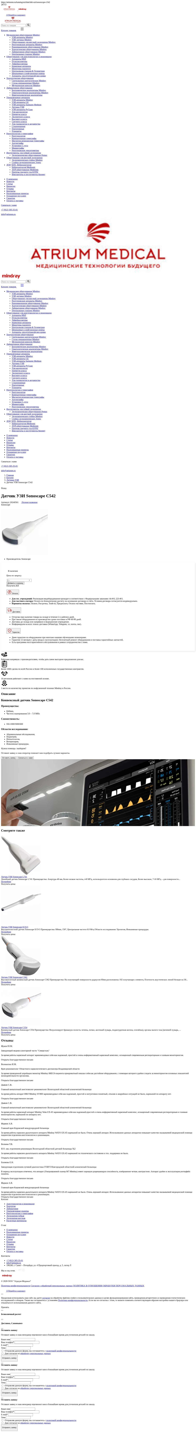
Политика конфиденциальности (15, 1286)
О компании (12, 179)
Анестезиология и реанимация (20, 1204)
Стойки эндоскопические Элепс (26, 162)
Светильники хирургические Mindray (29, 81)
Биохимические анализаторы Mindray (29, 90)
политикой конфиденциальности (61, 1351)
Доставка (16, 612)
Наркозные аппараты (21, 66)
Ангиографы (17, 143)
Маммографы (18, 148)
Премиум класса (19, 114)
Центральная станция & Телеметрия (28, 71)
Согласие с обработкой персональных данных (52, 1286)
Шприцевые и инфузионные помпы (28, 73)
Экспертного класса (21, 117)
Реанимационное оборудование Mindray (30, 47)
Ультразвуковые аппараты (18, 97)
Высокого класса (19, 119)
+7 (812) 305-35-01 (9, 210)
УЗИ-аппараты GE (20, 102)
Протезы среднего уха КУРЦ (25, 172)
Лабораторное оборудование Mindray (28, 52)
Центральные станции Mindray (26, 54)
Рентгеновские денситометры (25, 150)
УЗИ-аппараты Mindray (22, 37)
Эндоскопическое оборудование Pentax (29, 155)
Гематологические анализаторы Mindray (30, 93)
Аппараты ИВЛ (19, 59)
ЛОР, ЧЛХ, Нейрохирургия (18, 165)
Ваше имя (5, 1339)
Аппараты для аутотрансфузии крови (29, 76)
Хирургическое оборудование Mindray (29, 49)
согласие (46, 1298)
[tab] (98, 694)
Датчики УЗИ (18, 107)
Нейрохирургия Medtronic (23, 167)
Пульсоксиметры (19, 61)
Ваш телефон (7, 1342)
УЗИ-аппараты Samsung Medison (26, 105)
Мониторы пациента (21, 68)
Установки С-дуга (20, 145)
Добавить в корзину (15, 583)
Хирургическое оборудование (20, 78)
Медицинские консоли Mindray (26, 85)
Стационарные (18, 126)
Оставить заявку (9, 758)
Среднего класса (19, 121)
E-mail (4, 1345)
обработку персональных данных (35, 1353)
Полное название (29, 502)
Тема (3, 1348)
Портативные (18, 129)
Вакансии (10, 186)
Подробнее (6, 881)
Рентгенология (18, 136)
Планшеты (16, 131)
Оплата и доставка (14, 201)
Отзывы (10, 189)
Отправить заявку (9, 1358)
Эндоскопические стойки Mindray (27, 160)
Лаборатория (12, 1208)
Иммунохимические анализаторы (27, 95)
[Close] (2, 1310)
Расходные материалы (16, 1221)
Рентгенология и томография (19, 133)
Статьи (9, 184)
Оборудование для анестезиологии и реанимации (29, 56)
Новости (10, 181)
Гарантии (10, 198)
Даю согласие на (28, 1353)
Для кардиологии (20, 112)
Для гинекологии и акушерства (26, 124)
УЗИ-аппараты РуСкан (22, 109)
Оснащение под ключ (16, 196)
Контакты (10, 191)
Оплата (14, 593)
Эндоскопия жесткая (15, 1218)
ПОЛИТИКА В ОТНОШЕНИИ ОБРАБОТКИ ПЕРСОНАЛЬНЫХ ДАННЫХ (108, 1286)
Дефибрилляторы (20, 64)
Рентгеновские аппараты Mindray (27, 44)
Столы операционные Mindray (25, 83)
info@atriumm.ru (8, 214)
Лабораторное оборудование (19, 88)
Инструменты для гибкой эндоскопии (23, 153)
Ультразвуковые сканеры (17, 1211)
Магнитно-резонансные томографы (28, 141)
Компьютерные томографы (24, 138)
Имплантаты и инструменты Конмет (28, 174)
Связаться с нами (9, 205)
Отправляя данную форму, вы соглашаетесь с (40, 1351)
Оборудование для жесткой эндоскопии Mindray (34, 42)
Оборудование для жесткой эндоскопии (24, 157)
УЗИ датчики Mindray (22, 40)
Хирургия (10, 1206)
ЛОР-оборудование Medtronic (25, 170)
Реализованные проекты (17, 193)
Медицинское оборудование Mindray (23, 35)
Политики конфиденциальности (73, 1300)
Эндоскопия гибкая (15, 1216)
